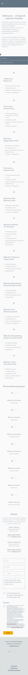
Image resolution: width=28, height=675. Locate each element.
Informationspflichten (14, 670)
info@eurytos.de (16, 536)
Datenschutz (14, 668)
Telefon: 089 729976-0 (14, 534)
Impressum (14, 666)
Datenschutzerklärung (11, 623)
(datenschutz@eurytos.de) (17, 627)
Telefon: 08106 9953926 (14, 549)
